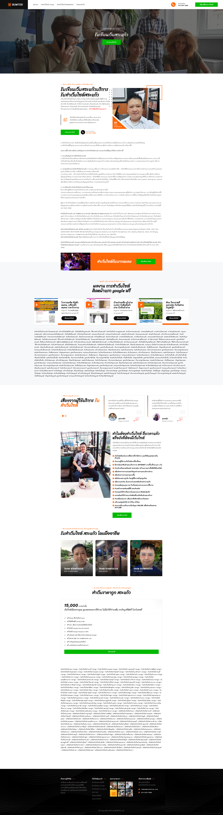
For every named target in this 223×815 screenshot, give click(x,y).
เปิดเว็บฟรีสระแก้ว (112, 339)
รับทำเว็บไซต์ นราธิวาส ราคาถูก (131, 679)
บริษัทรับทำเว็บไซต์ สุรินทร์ (78, 742)
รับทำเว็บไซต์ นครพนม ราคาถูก (134, 677)
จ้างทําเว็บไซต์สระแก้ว (122, 344)
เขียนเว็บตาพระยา (156, 352)
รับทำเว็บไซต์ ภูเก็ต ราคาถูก (130, 687)
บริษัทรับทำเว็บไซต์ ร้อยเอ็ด (97, 732)
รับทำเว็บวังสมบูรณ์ (123, 373)
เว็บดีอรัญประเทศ (80, 365)
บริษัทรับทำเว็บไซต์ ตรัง (73, 719)
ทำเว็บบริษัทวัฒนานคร (84, 363)
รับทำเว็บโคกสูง (100, 370)
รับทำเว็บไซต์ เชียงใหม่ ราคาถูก (83, 708)
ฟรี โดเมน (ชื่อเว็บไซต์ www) (75, 618)
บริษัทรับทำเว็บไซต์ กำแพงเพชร (123, 713)
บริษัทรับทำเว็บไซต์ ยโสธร (79, 732)
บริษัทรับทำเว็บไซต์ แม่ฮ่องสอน (105, 750)
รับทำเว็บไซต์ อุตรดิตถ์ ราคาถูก (98, 706)
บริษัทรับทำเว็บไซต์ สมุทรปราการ (99, 737)
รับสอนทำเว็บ (80, 5)
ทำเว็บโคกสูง (58, 370)
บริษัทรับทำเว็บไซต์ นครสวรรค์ (108, 721)
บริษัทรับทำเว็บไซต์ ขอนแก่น (143, 713)
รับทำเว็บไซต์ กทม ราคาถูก (69, 669)
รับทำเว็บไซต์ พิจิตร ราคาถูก (89, 687)
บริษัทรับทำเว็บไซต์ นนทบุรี (128, 721)
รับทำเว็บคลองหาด (140, 350)
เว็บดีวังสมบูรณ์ (39, 376)
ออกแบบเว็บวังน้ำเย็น (162, 357)
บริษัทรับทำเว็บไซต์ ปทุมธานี (139, 724)
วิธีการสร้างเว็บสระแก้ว (98, 331)
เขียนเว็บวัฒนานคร (75, 360)
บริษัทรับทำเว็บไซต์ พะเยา (115, 726)
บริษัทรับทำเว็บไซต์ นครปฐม (146, 719)
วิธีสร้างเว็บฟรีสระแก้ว (164, 342)
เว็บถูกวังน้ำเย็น (138, 357)
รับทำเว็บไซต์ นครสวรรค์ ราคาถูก (88, 679)
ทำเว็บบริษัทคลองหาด (120, 352)
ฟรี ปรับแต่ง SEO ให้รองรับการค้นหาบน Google (82, 635)
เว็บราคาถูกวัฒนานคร (142, 360)
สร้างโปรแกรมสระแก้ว (131, 342)
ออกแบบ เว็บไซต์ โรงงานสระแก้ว (155, 344)
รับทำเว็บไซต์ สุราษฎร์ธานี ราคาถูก (105, 700)
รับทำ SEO (95, 792)
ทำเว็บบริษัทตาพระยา (157, 355)
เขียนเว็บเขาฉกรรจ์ (40, 368)
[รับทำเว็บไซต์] (113, 785)
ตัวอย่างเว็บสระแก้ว (112, 337)
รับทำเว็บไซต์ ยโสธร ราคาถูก (89, 690)
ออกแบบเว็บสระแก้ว (98, 334)
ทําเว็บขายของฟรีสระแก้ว (139, 339)
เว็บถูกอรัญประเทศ (93, 365)
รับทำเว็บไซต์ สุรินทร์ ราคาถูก (127, 700)
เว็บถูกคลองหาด (64, 352)
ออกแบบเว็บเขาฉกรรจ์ (169, 368)
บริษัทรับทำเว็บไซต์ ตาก (107, 719)
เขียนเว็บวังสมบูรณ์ (97, 373)
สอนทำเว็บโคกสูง (146, 370)
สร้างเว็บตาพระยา (144, 352)
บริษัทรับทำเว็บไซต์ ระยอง (134, 732)
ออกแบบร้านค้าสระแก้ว (113, 334)
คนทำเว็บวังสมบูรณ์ (110, 373)
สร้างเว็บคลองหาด (101, 350)
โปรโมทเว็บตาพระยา (143, 355)
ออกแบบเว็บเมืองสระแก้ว (42, 350)
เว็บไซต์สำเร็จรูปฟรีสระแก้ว (147, 342)
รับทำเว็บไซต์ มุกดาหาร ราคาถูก (151, 687)
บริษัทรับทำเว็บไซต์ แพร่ (85, 750)
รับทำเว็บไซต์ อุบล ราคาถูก (139, 706)
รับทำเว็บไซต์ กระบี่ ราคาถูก (88, 669)
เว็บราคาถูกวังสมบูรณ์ (164, 373)
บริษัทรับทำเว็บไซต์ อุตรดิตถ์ (136, 745)
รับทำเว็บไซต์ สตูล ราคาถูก (108, 695)
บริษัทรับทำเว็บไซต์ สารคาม (99, 739)
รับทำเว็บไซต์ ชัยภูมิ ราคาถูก (96, 674)
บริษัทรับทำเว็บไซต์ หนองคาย (115, 742)
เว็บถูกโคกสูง (165, 370)
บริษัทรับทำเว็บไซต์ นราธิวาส (147, 721)
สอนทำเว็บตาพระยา (81, 355)
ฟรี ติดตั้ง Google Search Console (78, 628)
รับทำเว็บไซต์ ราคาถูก (47, 5)
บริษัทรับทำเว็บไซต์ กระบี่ (143, 711)
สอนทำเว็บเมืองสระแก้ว (138, 347)
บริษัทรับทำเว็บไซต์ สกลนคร (143, 734)
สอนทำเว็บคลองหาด (41, 352)
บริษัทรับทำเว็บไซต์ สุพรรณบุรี (137, 739)
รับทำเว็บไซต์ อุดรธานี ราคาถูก (77, 706)
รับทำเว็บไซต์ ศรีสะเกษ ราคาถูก (148, 692)
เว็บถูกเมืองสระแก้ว (165, 347)
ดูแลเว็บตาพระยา (54, 355)
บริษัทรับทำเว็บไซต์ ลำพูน (105, 734)
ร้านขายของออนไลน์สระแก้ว (56, 337)
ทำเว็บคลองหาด (89, 350)
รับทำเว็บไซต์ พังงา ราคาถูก (132, 685)
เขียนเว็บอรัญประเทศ (125, 363)
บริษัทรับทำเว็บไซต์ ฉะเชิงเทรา (81, 716)
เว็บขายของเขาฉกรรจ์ (79, 368)
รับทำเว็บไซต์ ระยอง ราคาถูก (149, 690)
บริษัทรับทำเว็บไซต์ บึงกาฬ (101, 724)
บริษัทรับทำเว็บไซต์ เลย (69, 750)
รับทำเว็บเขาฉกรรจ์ (66, 368)
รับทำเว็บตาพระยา (182, 352)
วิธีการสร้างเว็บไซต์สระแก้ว (66, 339)
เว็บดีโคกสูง (156, 370)
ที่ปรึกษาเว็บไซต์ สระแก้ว (48, 342)
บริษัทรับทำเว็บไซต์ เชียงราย (93, 747)
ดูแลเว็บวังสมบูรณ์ (151, 373)
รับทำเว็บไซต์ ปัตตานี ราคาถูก (92, 685)
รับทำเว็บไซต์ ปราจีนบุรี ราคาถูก (71, 685)
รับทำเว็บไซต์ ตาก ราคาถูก (70, 677)
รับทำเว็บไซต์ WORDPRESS (65, 5)
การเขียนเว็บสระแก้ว (140, 337)
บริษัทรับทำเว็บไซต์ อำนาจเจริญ (96, 745)
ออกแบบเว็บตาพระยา (129, 355)
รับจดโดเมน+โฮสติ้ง (98, 782)
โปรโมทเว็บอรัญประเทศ (137, 365)
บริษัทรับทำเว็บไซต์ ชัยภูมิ (137, 716)
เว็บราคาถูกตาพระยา (67, 355)
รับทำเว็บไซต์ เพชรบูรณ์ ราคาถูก (125, 708)
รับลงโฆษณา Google (98, 786)
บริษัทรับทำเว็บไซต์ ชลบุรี (101, 716)
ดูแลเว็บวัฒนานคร (129, 360)
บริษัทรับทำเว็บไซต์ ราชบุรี (152, 732)
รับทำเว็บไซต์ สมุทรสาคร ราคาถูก (78, 698)
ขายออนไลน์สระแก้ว (147, 331)
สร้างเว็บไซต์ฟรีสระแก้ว (66, 331)
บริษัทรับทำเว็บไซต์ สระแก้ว (80, 739)
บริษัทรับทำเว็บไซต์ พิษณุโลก (105, 729)
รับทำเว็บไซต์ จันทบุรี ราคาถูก (114, 672)
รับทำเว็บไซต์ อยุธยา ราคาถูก (112, 703)
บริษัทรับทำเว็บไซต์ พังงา (133, 726)
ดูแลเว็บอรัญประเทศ (106, 365)
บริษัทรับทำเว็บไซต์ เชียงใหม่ (113, 747)
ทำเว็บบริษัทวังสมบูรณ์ (106, 376)
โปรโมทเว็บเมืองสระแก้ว (59, 350)
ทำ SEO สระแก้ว (153, 339)
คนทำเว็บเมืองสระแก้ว (62, 347)
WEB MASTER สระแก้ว (99, 342)
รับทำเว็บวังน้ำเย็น (64, 357)
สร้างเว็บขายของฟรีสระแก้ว (170, 334)
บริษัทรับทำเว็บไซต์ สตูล (79, 737)
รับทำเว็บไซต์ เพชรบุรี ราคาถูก (104, 708)
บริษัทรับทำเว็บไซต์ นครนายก (126, 719)
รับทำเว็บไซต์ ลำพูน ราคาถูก (127, 692)
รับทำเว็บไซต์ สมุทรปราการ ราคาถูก (130, 695)
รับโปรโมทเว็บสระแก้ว (84, 334)
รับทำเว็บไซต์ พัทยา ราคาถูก (151, 685)
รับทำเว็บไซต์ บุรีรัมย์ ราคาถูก (109, 682)
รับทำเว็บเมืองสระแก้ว (76, 347)
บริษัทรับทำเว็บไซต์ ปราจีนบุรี (77, 726)
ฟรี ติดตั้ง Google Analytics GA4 (77, 632)
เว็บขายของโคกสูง (112, 370)
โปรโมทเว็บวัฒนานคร (69, 363)
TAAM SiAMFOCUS (73, 569)
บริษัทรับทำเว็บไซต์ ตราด (90, 719)
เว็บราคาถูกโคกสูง (134, 370)
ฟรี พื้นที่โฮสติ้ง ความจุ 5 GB (75, 621)
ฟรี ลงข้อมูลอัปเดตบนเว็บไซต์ (76, 642)
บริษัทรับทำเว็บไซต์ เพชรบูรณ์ (152, 747)
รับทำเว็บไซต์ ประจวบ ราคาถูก (151, 682)
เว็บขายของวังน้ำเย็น (77, 357)
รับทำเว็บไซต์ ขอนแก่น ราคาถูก (94, 672)
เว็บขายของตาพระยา (41, 355)
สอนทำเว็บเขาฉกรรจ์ (120, 368)
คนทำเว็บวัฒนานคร (88, 360)
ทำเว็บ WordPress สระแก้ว (82, 342)
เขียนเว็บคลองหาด (114, 350)
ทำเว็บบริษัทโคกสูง (60, 373)
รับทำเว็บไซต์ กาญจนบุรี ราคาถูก (129, 669)
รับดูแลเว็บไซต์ (96, 795)
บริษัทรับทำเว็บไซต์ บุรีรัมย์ (120, 724)
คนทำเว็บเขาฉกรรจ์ (53, 368)
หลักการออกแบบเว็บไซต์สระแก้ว (53, 334)
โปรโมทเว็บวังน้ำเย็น (176, 357)
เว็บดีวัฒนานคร (169, 360)
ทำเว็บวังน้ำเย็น (170, 355)
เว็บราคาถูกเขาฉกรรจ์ (106, 368)
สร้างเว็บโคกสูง (68, 370)
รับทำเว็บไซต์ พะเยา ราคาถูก (112, 685)
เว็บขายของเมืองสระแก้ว (92, 347)
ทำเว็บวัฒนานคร (50, 360)
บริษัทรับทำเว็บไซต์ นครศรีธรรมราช (86, 721)
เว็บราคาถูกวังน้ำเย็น (102, 357)
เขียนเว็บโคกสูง (79, 370)
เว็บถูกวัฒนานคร (180, 360)
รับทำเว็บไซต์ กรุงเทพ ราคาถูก (107, 669)
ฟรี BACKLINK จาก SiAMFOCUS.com (79, 638)
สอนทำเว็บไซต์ (96, 799)
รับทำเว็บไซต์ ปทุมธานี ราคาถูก (130, 682)
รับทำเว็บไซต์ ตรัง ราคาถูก (134, 674)
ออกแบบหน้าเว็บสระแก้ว (155, 337)
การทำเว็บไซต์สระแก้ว (126, 337)
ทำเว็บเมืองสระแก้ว (173, 344)
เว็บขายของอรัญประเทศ (169, 363)
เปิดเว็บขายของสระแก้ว (86, 337)
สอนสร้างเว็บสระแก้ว (128, 334)
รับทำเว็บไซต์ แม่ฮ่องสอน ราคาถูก (86, 711)
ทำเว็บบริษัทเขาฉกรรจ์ (46, 370)
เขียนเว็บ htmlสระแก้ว (137, 344)
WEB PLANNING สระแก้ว (65, 342)
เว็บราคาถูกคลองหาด (181, 350)
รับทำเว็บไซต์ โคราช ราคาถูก (108, 711)
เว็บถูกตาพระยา (104, 355)
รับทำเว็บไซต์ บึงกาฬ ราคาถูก (89, 682)
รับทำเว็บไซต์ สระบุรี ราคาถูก (99, 698)
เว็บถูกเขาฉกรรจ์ (144, 368)
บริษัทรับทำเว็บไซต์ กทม (126, 711)
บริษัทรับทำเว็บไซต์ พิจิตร (86, 729)
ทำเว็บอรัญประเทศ (98, 363)
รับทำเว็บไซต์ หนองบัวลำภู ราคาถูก (91, 703)
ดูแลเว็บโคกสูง (123, 370)
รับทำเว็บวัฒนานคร (101, 360)
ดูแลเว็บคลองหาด (167, 350)
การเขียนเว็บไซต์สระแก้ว (115, 342)
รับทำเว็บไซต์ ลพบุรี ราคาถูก (88, 692)
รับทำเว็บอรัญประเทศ (154, 363)
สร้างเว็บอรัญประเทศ (111, 363)
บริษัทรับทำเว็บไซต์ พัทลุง (69, 729)
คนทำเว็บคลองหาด (127, 350)
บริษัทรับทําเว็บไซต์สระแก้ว (105, 344)
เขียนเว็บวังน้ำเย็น (39, 357)
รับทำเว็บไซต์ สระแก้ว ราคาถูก (119, 698)
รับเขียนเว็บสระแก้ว (72, 337)
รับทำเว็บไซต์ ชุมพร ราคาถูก (116, 674)
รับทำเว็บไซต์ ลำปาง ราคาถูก (107, 692)
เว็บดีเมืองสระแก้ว (152, 347)
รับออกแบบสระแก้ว (142, 334)
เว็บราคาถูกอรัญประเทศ (50, 365)
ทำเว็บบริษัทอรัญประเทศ (153, 365)
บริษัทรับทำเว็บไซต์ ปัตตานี (96, 726)
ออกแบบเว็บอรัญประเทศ (121, 365)
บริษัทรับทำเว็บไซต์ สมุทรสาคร (143, 737)
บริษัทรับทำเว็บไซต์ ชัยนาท (119, 716)
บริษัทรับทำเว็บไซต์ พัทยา (150, 726)
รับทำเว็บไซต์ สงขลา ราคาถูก (89, 695)
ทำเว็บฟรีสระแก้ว (99, 337)
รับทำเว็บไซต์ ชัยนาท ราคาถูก (76, 674)
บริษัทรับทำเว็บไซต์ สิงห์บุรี (118, 739)
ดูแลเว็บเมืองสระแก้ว (107, 347)
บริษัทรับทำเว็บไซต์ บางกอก (82, 724)
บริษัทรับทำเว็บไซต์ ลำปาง (87, 734)
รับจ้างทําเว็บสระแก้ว (57, 344)
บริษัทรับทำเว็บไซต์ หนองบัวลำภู (137, 742)
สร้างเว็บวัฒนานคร (62, 360)
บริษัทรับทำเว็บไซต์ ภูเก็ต (124, 729)
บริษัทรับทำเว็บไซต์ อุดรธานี (116, 745)
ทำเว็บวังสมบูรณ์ (72, 373)
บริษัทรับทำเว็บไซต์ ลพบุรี (69, 734)
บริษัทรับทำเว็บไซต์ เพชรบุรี (132, 747)
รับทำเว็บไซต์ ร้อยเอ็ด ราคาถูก (109, 690)
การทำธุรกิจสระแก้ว (174, 331)
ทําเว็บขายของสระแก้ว (133, 331)
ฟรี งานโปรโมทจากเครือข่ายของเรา (78, 645)
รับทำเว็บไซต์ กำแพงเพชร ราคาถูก (71, 672)
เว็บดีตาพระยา (93, 355)
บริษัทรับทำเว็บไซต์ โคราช (124, 750)
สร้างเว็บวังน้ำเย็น (181, 355)
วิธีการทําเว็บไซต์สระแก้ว (42, 344)
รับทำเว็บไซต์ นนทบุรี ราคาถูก (109, 679)
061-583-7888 (183, 5)
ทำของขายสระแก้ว (124, 339)
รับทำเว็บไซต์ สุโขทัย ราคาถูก (147, 700)
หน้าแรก (35, 5)
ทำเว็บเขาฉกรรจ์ (167, 365)
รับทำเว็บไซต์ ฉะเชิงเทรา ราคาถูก (136, 672)
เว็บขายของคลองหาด (154, 350)
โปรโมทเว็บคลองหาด (105, 352)
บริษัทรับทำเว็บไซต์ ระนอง (116, 732)
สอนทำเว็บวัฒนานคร (157, 360)
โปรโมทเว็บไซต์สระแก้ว (83, 339)
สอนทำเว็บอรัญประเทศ (66, 365)
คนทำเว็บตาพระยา (169, 352)
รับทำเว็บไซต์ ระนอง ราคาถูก (129, 690)
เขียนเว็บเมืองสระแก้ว (47, 347)
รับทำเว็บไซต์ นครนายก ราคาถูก (90, 677)
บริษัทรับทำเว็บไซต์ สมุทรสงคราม (121, 737)
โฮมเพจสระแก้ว (53, 331)
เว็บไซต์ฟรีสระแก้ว (70, 334)
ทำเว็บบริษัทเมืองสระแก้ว (75, 350)
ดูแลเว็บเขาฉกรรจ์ (93, 368)
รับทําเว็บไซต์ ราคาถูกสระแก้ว (116, 331)
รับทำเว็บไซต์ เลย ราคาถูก (145, 708)
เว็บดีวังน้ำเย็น (127, 357)
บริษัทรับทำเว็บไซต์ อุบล (75, 747)
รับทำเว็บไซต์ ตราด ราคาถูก (153, 674)
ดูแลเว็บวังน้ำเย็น (90, 357)
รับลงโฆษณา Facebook (99, 789)
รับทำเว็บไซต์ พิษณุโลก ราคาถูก (110, 687)
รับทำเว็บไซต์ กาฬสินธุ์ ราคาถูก (151, 669)
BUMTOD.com (119, 810)
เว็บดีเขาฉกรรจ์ (133, 368)
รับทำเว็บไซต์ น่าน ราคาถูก (150, 679)
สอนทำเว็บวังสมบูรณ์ (179, 373)
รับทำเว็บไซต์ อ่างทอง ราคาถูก (133, 703)
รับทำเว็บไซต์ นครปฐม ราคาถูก (112, 677)
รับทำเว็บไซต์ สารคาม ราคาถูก (140, 698)
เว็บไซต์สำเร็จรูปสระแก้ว (82, 331)
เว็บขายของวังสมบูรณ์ (137, 373)
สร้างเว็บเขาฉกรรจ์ (179, 365)
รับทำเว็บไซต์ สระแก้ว (41, 331)
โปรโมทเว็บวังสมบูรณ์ (91, 376)
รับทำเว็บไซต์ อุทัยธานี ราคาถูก (119, 706)
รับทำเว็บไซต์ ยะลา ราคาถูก (69, 690)
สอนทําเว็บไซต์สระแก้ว (171, 337)
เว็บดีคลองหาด (53, 352)
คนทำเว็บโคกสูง (89, 370)
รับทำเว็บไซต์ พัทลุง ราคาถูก (70, 687)
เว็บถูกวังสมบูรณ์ (50, 376)
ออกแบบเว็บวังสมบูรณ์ (76, 376)
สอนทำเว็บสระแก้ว (154, 334)
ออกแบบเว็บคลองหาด (90, 352)
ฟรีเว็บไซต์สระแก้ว (71, 344)
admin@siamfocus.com (149, 789)
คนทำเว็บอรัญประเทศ (140, 363)
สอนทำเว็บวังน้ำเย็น (116, 357)
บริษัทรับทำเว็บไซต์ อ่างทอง (75, 745)
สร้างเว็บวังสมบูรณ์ (84, 373)
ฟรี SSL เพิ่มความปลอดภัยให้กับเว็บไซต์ (79, 625)
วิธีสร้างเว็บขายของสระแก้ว (180, 342)
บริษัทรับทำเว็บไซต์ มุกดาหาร (143, 729)
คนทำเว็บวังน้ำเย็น (52, 357)
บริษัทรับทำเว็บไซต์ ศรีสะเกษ (124, 734)
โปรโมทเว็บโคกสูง (47, 373)
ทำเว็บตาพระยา (133, 352)
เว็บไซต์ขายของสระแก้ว (49, 339)
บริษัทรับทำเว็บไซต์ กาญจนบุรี (82, 713)
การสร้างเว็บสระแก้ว (160, 331)
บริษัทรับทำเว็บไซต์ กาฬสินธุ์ (102, 713)
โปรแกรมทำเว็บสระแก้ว (98, 339)
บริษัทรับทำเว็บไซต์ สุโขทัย (96, 742)
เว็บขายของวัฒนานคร (115, 360)
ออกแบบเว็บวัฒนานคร (54, 363)
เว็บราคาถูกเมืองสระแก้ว (122, 347)
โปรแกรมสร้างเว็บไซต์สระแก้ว (87, 344)
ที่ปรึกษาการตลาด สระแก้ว (167, 339)
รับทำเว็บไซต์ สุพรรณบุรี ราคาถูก (82, 700)
